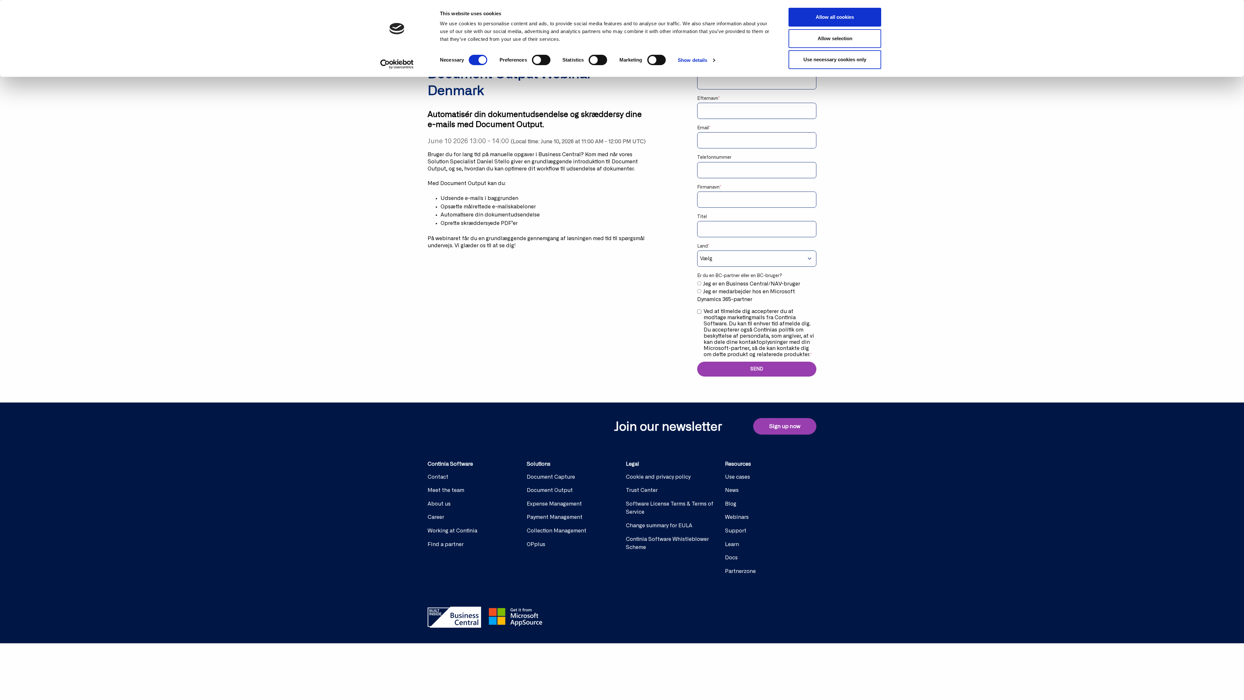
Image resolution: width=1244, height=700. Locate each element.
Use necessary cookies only (834, 59)
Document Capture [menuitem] (551, 477)
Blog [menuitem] (730, 504)
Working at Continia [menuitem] (452, 530)
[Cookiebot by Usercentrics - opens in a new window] (397, 64)
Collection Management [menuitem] (556, 530)
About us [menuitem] (439, 504)
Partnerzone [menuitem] (740, 571)
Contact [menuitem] (438, 477)
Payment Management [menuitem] (554, 517)
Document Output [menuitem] (550, 490)
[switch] (541, 60)
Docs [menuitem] (731, 557)
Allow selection (835, 38)
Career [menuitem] (436, 517)
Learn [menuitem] (732, 544)
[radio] (756, 284)
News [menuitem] (732, 490)
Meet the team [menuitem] (446, 490)
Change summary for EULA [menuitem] (659, 525)
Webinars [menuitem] (737, 517)
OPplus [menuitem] (536, 544)
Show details (692, 60)
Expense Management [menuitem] (554, 504)
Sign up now (785, 426)
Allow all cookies (835, 17)
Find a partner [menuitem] (446, 544)
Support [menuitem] (735, 530)
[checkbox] (756, 291)
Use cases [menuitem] (737, 477)
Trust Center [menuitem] (642, 490)
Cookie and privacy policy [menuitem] (658, 477)
